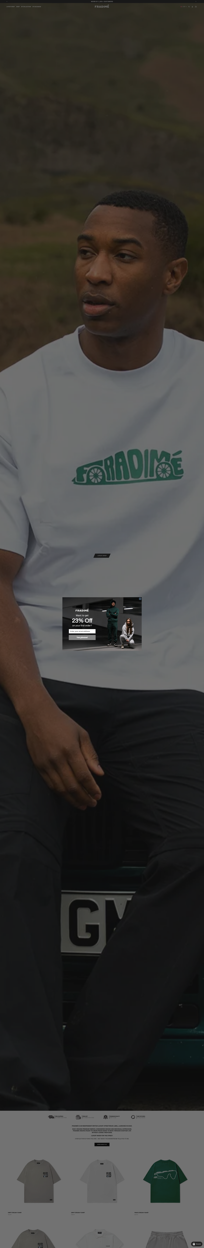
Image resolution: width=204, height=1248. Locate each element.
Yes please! (82, 637)
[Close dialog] (140, 599)
